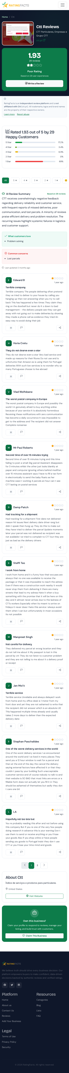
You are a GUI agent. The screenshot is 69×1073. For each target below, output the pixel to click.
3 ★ (36, 180)
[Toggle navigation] (62, 5)
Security (6, 1047)
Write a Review (35, 83)
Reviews (6, 1015)
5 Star (8, 142)
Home (5, 17)
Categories (42, 999)
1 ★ (56, 180)
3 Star (8, 152)
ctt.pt (39, 40)
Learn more (9, 114)
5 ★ (15, 180)
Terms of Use (9, 1036)
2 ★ (46, 180)
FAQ (38, 1015)
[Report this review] (21, 328)
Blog (38, 1005)
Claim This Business (36, 935)
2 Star (8, 156)
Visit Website (36, 896)
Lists (38, 1010)
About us (6, 1005)
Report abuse (23, 114)
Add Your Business (11, 1021)
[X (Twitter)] (12, 985)
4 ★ (26, 180)
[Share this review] (59, 328)
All (5, 180)
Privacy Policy (9, 1041)
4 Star (8, 147)
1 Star (8, 161)
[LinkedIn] (19, 985)
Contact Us (8, 1010)
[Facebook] (5, 985)
